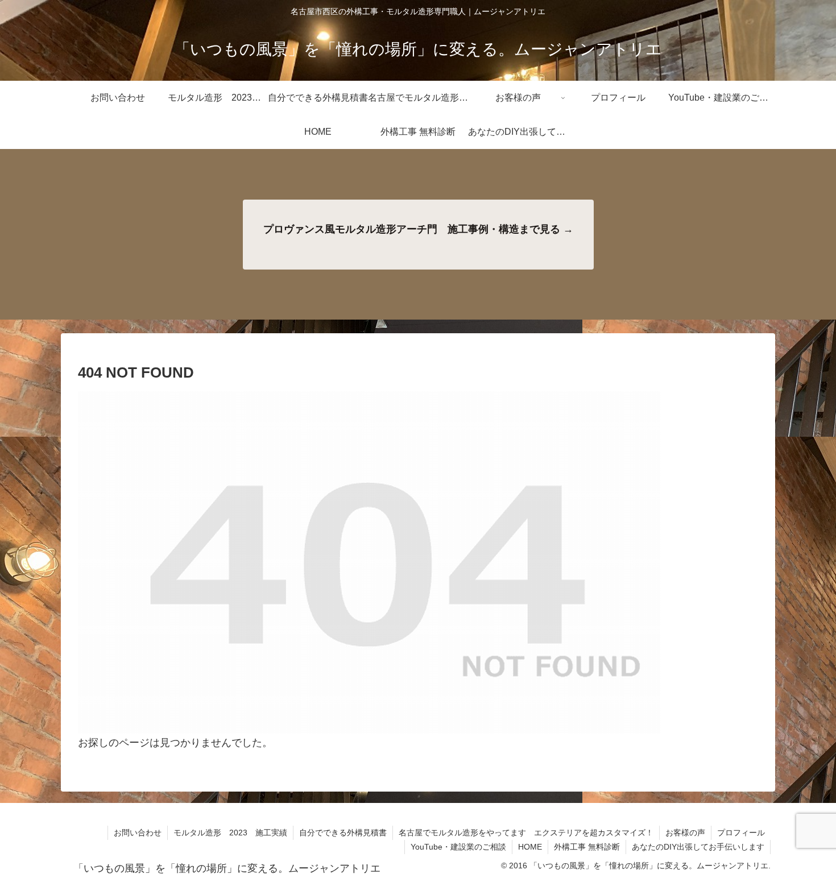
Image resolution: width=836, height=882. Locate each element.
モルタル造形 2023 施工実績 (230, 832)
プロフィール (741, 832)
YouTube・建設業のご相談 (458, 846)
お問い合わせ (138, 832)
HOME (530, 846)
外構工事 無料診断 (587, 846)
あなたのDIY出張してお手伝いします (698, 846)
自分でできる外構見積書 (343, 832)
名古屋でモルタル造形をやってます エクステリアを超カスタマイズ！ (526, 832)
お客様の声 (685, 832)
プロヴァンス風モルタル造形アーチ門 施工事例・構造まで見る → (418, 229)
